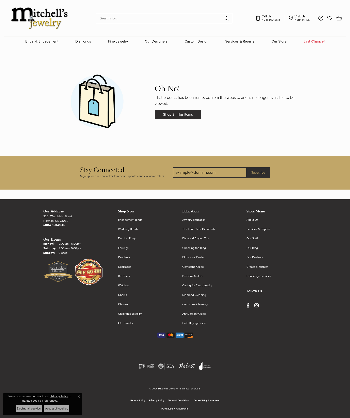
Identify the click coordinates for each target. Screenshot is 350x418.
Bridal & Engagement (41, 41)
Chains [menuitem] (122, 295)
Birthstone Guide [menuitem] (193, 257)
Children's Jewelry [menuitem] (130, 314)
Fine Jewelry (118, 41)
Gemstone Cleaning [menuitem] (195, 304)
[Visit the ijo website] (146, 366)
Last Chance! (314, 41)
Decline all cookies (29, 408)
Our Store (279, 41)
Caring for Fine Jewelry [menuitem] (197, 285)
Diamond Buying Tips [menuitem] (195, 238)
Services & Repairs (239, 41)
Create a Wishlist (257, 267)
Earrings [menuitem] (123, 248)
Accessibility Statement (207, 400)
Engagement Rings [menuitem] (130, 220)
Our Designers (156, 41)
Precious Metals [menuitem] (192, 276)
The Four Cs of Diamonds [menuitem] (198, 229)
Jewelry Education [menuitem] (194, 220)
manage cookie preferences (39, 400)
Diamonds (83, 41)
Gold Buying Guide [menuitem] (194, 323)
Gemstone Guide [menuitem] (193, 267)
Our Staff (252, 238)
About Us (252, 220)
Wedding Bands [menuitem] (128, 229)
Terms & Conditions (179, 400)
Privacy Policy (156, 400)
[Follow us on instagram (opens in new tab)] (256, 305)
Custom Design (196, 41)
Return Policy (137, 400)
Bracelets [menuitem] (124, 276)
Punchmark (182, 409)
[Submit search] (227, 18)
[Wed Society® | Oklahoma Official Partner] (58, 272)
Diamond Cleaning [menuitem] (194, 295)
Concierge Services (258, 276)
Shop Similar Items (178, 114)
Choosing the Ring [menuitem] (194, 248)
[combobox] (159, 18)
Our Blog (252, 248)
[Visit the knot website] (186, 366)
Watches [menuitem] (123, 285)
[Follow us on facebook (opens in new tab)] (248, 305)
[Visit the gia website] (166, 366)
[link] (269, 18)
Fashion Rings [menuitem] (127, 238)
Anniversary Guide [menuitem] (194, 314)
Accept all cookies (56, 408)
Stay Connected (102, 170)
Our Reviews (254, 257)
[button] (320, 18)
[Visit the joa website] (205, 366)
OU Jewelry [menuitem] (125, 323)
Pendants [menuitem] (124, 257)
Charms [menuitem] (123, 304)
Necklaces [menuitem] (124, 267)
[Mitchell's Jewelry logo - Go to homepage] (39, 18)
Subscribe (258, 173)
